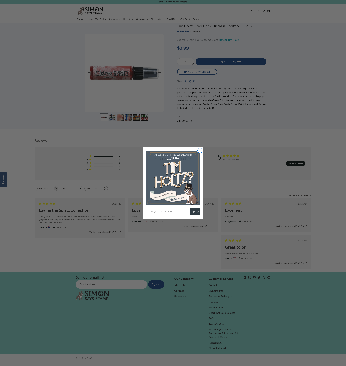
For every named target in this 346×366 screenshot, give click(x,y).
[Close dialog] (200, 150)
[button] (173, 178)
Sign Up (195, 211)
